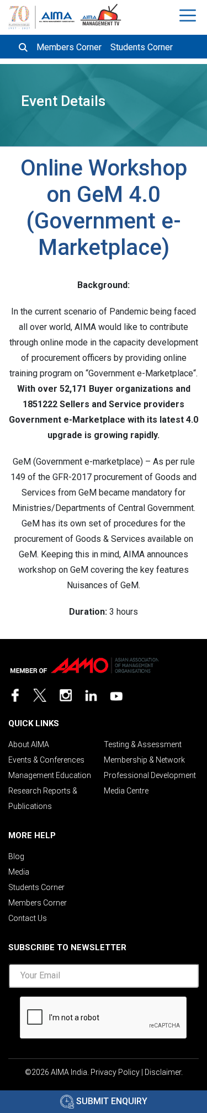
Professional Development (150, 775)
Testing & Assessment (143, 744)
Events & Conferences (46, 759)
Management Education (49, 775)
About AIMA (28, 744)
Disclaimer (163, 1072)
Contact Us (27, 918)
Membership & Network (144, 759)
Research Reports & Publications (42, 798)
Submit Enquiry (110, 1101)
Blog (16, 856)
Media (18, 871)
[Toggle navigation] (189, 15)
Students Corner (141, 47)
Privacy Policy (115, 1072)
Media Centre (126, 790)
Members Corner (69, 47)
